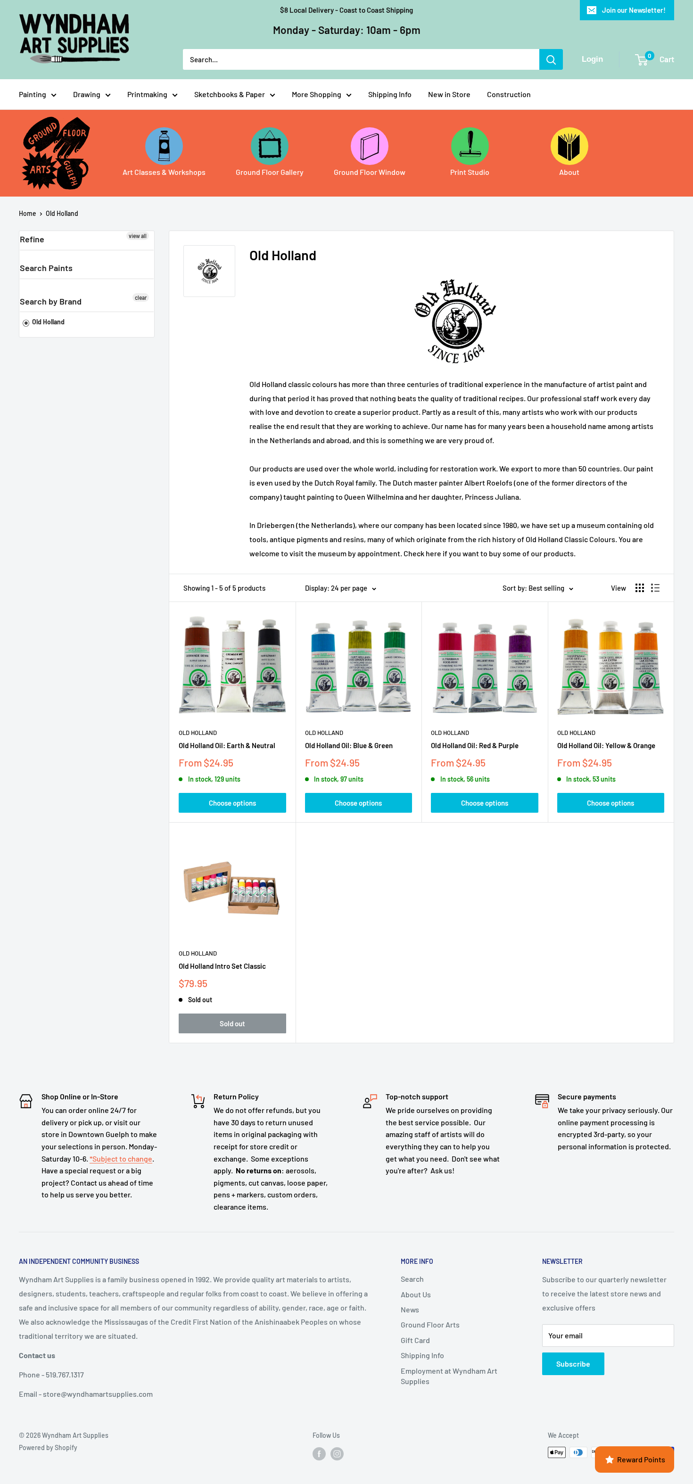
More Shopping (316, 94)
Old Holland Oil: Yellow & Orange (606, 745)
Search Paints (46, 268)
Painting (32, 94)
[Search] (551, 59)
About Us (416, 1294)
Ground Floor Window (369, 171)
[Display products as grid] (639, 588)
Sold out (232, 1023)
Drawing (86, 94)
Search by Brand (51, 301)
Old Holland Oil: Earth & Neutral (227, 745)
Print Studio (469, 171)
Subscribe (573, 1363)
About (569, 171)
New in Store (449, 94)
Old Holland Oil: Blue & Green (349, 745)
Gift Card (415, 1340)
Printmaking (147, 94)
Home (27, 213)
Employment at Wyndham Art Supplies (449, 1375)
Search (412, 1278)
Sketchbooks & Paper (229, 94)
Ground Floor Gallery (270, 171)
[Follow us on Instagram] (337, 1453)
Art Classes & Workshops (164, 171)
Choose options (232, 803)
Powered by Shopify (48, 1447)
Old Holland (62, 213)
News (410, 1309)
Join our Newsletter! (634, 10)
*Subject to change (121, 1158)
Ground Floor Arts (430, 1324)
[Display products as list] (655, 588)
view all (138, 235)
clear (141, 297)
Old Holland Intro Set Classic (222, 966)
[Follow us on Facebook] (319, 1453)
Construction (509, 94)
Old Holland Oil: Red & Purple (475, 745)
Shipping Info (390, 94)
